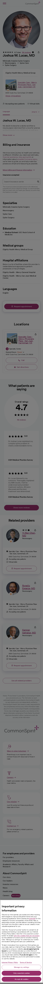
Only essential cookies (21, 973)
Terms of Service (26, 962)
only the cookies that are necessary (27, 936)
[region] (21, 941)
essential (32, 918)
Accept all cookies (21, 979)
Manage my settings (21, 967)
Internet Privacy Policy (10, 962)
